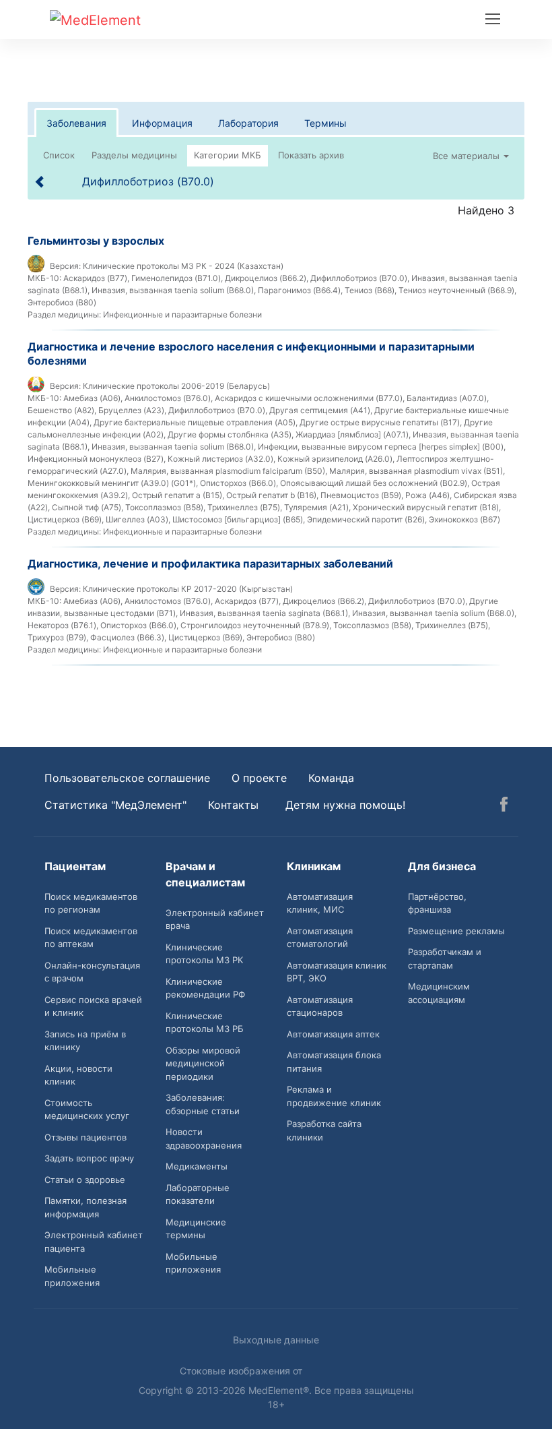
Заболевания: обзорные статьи (203, 1104)
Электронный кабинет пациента (93, 1241)
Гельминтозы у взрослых (96, 240)
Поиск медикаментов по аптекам (90, 937)
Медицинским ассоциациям (439, 993)
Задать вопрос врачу (89, 1158)
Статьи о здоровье (84, 1179)
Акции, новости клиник (78, 1075)
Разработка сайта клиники (324, 1130)
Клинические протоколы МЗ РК (204, 954)
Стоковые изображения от (242, 1370)
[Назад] (40, 181)
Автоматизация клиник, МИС (320, 903)
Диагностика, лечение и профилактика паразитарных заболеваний (210, 563)
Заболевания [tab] (76, 123)
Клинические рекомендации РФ (205, 988)
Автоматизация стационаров (320, 1006)
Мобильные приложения (72, 1276)
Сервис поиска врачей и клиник (93, 1006)
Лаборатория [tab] (248, 123)
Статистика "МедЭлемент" (115, 805)
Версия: (65, 266)
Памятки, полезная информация (85, 1207)
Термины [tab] (325, 123)
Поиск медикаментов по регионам (90, 903)
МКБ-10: (44, 278)
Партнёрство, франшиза (437, 903)
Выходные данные (276, 1339)
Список (59, 155)
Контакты (233, 805)
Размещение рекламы (456, 930)
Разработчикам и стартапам (444, 958)
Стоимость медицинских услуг (86, 1109)
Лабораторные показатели (198, 1194)
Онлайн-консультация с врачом (92, 972)
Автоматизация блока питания (334, 1062)
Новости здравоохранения (204, 1138)
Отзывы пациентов (85, 1137)
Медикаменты (197, 1166)
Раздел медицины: (64, 314)
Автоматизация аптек (333, 1034)
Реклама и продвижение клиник (334, 1096)
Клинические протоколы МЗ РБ (205, 1022)
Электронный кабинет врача (215, 919)
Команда (331, 778)
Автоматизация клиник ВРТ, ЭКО (336, 972)
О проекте (259, 778)
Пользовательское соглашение (127, 778)
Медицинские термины (196, 1229)
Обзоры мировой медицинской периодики (203, 1063)
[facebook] (503, 806)
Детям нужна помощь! (345, 805)
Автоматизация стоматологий (320, 937)
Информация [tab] (162, 123)
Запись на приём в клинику (85, 1041)
